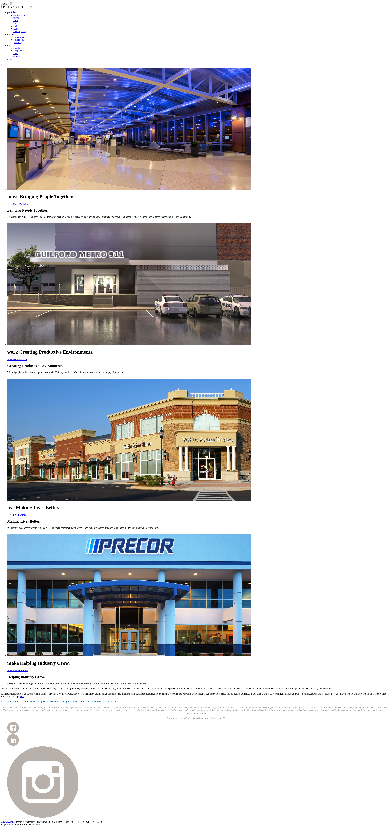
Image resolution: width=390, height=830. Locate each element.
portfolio (11, 12)
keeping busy (19, 31)
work (15, 20)
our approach (19, 37)
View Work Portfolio (17, 359)
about (10, 45)
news (15, 53)
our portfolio (19, 15)
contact (10, 59)
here (22, 696)
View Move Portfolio (17, 204)
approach (11, 34)
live (15, 23)
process (17, 42)
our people (18, 50)
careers (16, 56)
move (16, 17)
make (16, 26)
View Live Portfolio (17, 515)
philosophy (18, 39)
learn (15, 28)
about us (17, 48)
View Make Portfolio (17, 670)
